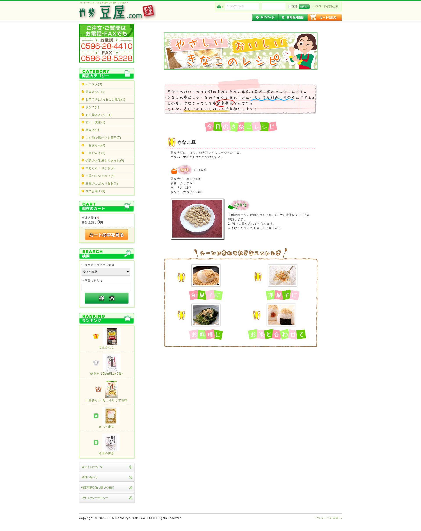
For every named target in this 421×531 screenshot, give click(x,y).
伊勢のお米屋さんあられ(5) (105, 160)
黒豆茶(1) (92, 130)
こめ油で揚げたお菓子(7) (103, 137)
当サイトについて (92, 467)
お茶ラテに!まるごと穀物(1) (105, 99)
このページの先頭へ (328, 518)
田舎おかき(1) (95, 153)
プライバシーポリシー (94, 497)
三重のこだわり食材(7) (102, 183)
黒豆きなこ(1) (95, 91)
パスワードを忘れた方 (326, 6)
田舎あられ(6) (95, 145)
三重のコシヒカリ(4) (100, 175)
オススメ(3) (94, 84)
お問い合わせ (89, 477)
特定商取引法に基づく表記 (97, 487)
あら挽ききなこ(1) (99, 114)
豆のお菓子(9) (95, 191)
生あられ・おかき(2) (100, 168)
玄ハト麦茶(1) (95, 122)
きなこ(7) (92, 107)
